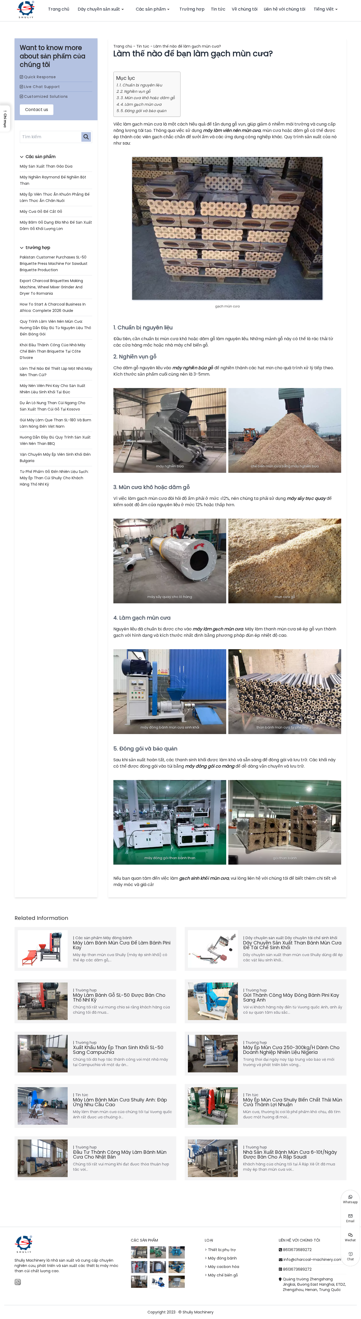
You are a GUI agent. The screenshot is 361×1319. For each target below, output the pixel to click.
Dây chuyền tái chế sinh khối (311, 937)
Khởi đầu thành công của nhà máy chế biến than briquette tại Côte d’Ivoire (52, 351)
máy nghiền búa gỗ (192, 368)
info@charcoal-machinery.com (313, 1259)
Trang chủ (58, 9)
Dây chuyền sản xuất (99, 9)
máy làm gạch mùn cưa (218, 629)
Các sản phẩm (151, 9)
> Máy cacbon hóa (222, 1266)
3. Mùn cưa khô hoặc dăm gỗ (147, 97)
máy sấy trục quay (306, 498)
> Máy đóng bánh (221, 1258)
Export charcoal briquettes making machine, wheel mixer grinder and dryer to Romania (51, 287)
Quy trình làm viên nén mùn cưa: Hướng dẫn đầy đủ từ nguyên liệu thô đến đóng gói (55, 328)
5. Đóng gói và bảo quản (143, 110)
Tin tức (218, 9)
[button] (5, 118)
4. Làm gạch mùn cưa (140, 104)
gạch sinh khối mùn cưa (204, 878)
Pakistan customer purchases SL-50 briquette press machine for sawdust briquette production (53, 264)
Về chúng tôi (244, 9)
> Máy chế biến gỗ (221, 1275)
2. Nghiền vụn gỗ (135, 91)
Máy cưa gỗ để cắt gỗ (41, 211)
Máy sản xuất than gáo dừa (46, 166)
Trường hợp (192, 9)
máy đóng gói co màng (209, 766)
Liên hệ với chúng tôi (284, 9)
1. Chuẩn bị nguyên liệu (140, 85)
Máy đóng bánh (117, 937)
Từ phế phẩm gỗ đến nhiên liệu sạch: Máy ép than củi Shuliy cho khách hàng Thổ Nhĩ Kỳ (54, 478)
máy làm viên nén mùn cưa (232, 130)
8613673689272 (297, 1249)
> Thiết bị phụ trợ (220, 1249)
